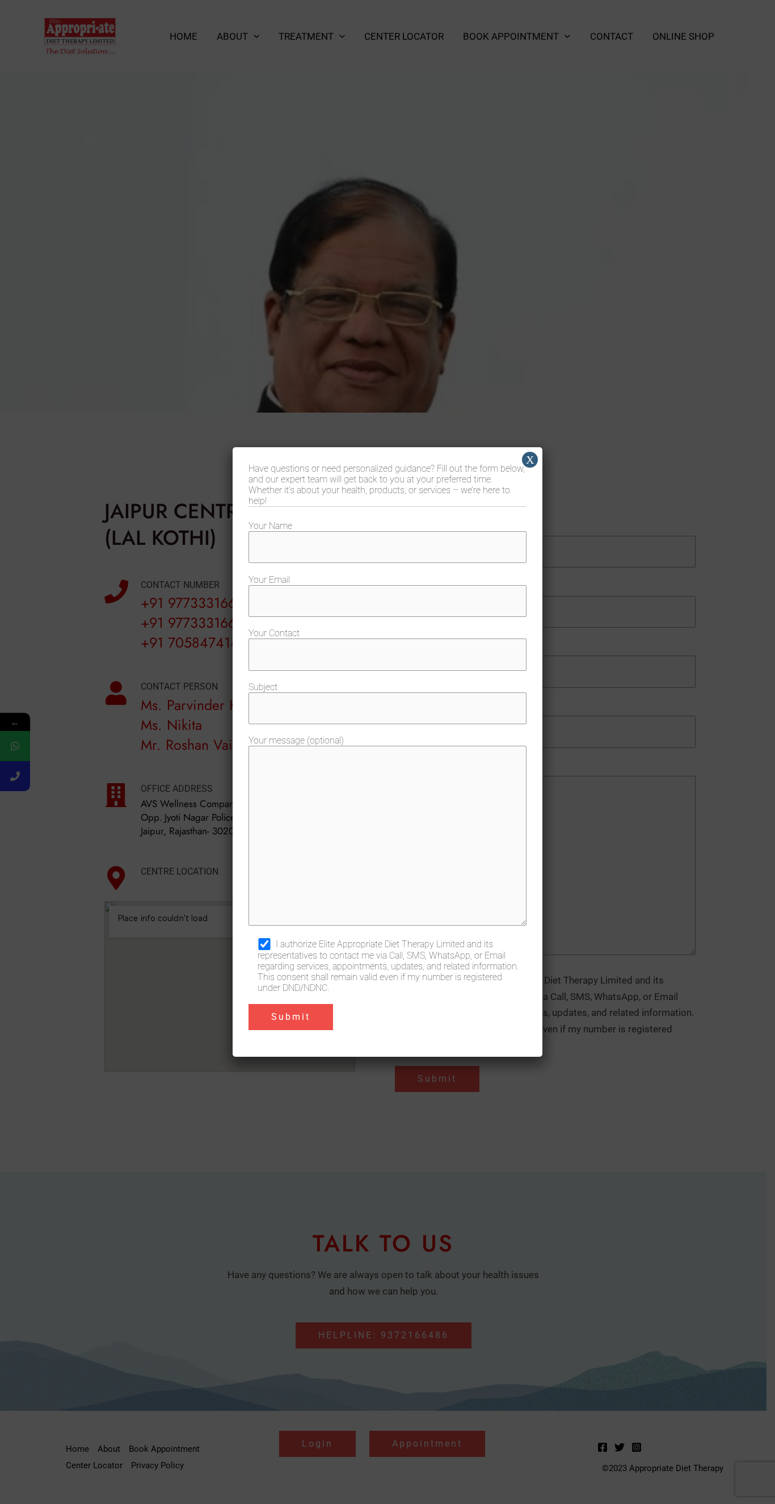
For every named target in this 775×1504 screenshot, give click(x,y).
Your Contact (274, 633)
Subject (262, 687)
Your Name (270, 525)
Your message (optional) (296, 740)
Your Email (269, 579)
